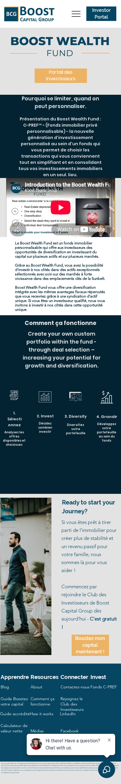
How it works (41, 713)
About (36, 687)
